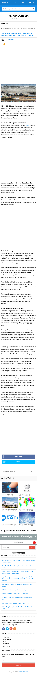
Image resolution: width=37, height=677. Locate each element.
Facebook (18, 456)
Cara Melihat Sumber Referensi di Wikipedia (25, 495)
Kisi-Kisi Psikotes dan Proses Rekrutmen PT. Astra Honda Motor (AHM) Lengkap (9, 511)
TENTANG (6, 637)
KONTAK (5, 641)
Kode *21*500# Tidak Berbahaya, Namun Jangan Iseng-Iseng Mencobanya (9, 496)
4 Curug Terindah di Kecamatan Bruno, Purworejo (15, 593)
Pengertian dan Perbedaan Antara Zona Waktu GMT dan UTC (26, 511)
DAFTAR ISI (6, 646)
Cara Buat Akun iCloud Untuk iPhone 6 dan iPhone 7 (16, 603)
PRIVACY (6, 644)
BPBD (27, 125)
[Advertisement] (18, 64)
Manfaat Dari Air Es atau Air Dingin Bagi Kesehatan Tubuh (26, 525)
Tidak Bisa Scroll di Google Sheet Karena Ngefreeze (16, 590)
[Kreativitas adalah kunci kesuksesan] (18, 674)
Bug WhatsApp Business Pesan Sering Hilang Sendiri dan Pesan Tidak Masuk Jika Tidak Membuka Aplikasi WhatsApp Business (18, 578)
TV (5, 325)
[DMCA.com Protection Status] (18, 553)
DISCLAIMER (7, 639)
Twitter (18, 462)
